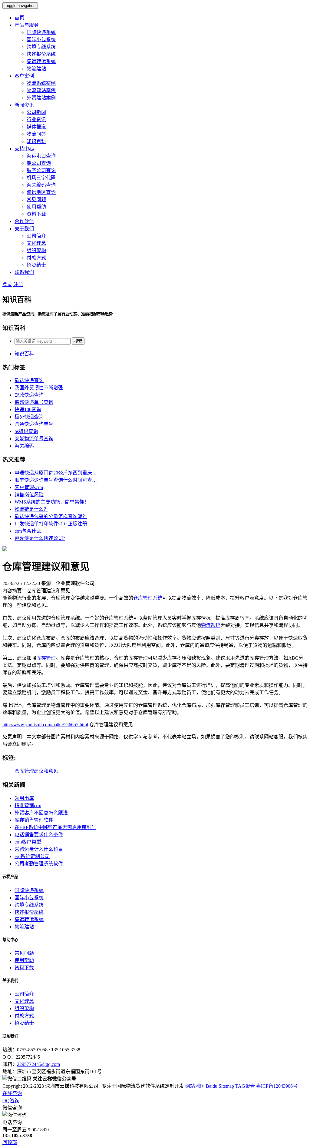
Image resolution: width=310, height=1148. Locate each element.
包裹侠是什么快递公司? (40, 538)
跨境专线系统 (41, 46)
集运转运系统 (41, 61)
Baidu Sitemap (220, 1086)
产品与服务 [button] (27, 25)
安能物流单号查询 (34, 438)
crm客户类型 (28, 841)
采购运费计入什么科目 (39, 849)
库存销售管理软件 (34, 820)
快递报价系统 (41, 54)
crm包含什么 (28, 531)
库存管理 (46, 658)
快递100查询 (28, 409)
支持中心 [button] (24, 148)
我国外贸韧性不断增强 (39, 387)
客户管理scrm (29, 487)
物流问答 (36, 134)
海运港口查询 (41, 155)
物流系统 (210, 625)
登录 (7, 284)
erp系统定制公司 (32, 856)
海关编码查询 (41, 185)
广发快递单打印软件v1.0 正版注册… (53, 523)
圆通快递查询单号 (34, 424)
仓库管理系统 (147, 598)
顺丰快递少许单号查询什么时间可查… (56, 480)
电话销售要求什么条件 (39, 834)
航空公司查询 (41, 170)
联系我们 (24, 272)
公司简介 (36, 235)
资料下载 (36, 214)
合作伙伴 (24, 221)
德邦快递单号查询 (34, 402)
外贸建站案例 (41, 97)
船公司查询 (39, 163)
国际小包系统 (41, 39)
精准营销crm (28, 805)
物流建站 (36, 68)
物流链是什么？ (31, 509)
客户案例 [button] (24, 75)
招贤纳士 (36, 265)
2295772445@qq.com (38, 1064)
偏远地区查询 (41, 192)
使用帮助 (36, 206)
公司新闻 (36, 112)
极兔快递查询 (29, 416)
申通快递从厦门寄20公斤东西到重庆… (56, 472)
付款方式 (36, 257)
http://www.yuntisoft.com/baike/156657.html (45, 724)
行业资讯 (36, 119)
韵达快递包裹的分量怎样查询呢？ (51, 516)
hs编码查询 (26, 431)
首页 (19, 17)
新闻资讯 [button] (24, 105)
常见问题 (36, 199)
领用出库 (24, 798)
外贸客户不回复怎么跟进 (41, 812)
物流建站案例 (41, 90)
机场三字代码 (41, 177)
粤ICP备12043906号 (277, 1086)
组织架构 (36, 250)
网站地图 (195, 1086)
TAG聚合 (245, 1086)
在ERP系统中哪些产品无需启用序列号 (55, 827)
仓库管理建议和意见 (36, 771)
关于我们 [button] (24, 228)
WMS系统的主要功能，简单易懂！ (52, 501)
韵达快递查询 (29, 380)
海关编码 (24, 445)
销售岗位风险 (29, 494)
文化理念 (36, 243)
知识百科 (36, 141)
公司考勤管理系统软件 (39, 863)
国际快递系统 (41, 32)
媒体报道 (36, 126)
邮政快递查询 (29, 395)
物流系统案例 (41, 83)
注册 (18, 284)
